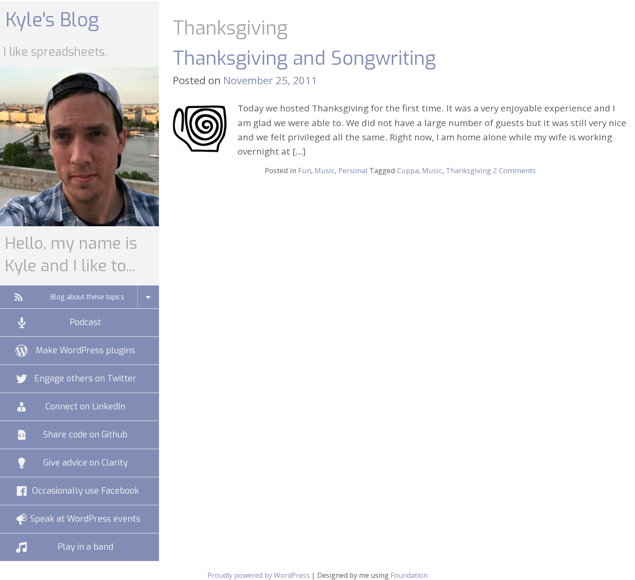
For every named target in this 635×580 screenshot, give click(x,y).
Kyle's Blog (52, 19)
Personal (353, 170)
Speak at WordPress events (85, 519)
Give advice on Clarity (85, 463)
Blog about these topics (87, 296)
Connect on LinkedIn (85, 406)
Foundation (409, 575)
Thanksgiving (468, 170)
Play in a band (85, 547)
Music (324, 170)
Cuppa (408, 170)
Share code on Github (85, 435)
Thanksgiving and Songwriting (304, 58)
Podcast (85, 322)
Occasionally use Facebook (85, 491)
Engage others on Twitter (85, 378)
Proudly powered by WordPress (258, 575)
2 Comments (514, 170)
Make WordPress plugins (85, 350)
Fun (304, 170)
